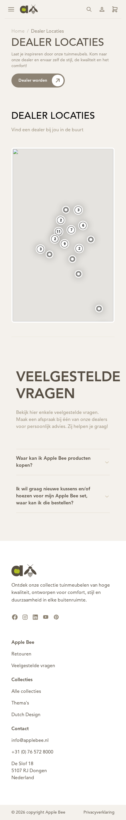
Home (18, 31)
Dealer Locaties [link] (47, 31)
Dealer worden (32, 80)
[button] (78, 274)
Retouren (21, 654)
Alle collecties (26, 691)
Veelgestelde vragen (33, 666)
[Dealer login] (114, 9)
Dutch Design (25, 715)
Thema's (20, 703)
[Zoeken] (89, 9)
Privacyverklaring (99, 812)
